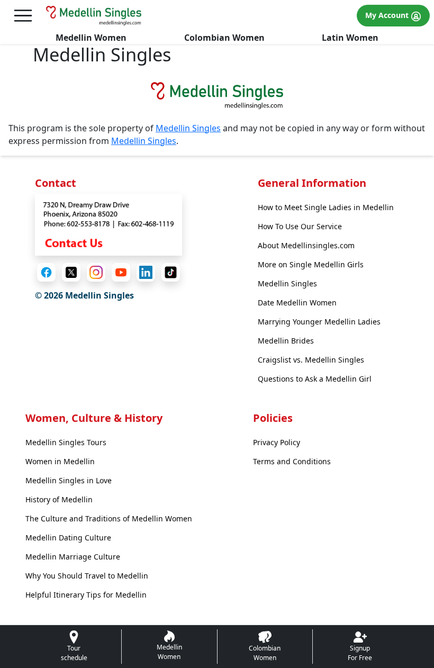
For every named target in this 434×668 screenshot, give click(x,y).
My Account (388, 15)
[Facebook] (46, 272)
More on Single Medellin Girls (311, 264)
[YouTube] (121, 272)
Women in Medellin (60, 461)
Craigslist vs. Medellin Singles (311, 360)
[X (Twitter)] (71, 272)
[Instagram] (96, 272)
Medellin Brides (286, 341)
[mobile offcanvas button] (23, 15)
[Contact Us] (108, 224)
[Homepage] (93, 15)
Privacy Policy (276, 442)
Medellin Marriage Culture (72, 557)
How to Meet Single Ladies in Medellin (326, 207)
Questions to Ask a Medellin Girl (315, 379)
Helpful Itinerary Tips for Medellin (86, 595)
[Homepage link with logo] (217, 95)
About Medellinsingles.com (306, 245)
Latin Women (350, 37)
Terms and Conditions (292, 461)
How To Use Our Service (300, 226)
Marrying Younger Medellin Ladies (319, 322)
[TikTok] (170, 272)
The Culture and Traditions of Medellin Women (108, 518)
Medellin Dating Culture (68, 537)
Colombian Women (224, 37)
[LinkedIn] (146, 272)
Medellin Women (91, 37)
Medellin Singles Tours (65, 442)
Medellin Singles (188, 128)
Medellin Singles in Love (68, 480)
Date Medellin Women (297, 302)
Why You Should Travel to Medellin (86, 576)
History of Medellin (59, 499)
